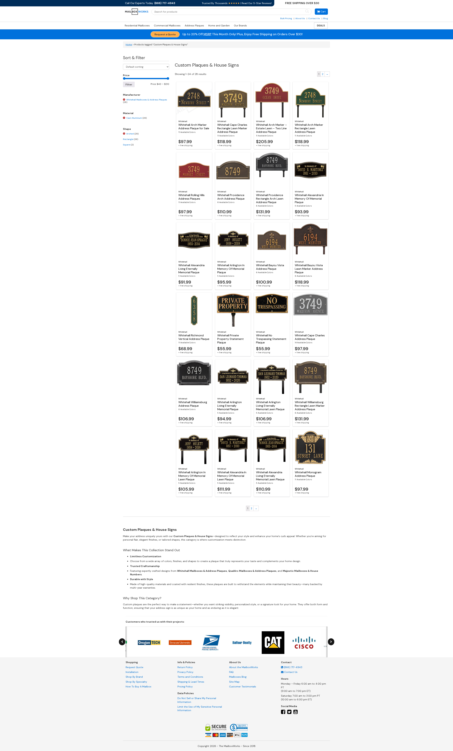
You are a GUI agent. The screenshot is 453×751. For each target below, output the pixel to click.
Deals (321, 25)
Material (128, 113)
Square (128, 144)
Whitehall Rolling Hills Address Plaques (191, 197)
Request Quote (134, 667)
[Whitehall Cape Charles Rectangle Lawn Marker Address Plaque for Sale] (233, 99)
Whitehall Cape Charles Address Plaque (310, 337)
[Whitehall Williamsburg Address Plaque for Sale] (194, 377)
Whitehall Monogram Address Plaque (308, 474)
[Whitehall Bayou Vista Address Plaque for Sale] (272, 240)
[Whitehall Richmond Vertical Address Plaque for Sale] (194, 310)
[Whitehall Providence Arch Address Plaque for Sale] (233, 170)
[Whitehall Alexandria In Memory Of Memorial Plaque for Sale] (310, 170)
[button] (321, 12)
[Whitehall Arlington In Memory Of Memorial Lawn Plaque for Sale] (194, 447)
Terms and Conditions (190, 676)
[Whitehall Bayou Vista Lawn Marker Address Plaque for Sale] (310, 240)
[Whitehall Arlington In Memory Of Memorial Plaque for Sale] (233, 240)
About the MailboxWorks (243, 667)
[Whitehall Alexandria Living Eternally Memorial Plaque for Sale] (194, 240)
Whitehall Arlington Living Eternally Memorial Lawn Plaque (270, 405)
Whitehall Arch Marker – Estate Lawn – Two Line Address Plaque (271, 128)
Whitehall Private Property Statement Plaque (230, 339)
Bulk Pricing (286, 18)
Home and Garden (219, 25)
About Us (300, 18)
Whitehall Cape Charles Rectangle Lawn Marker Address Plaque (232, 128)
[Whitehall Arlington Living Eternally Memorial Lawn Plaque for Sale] (272, 377)
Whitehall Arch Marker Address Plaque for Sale (193, 126)
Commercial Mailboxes (167, 25)
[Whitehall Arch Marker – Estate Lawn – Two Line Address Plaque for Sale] (272, 99)
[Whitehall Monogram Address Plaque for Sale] (310, 447)
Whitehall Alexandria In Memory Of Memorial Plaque (309, 198)
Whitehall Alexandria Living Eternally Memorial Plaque (191, 268)
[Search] (307, 11)
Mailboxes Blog (237, 676)
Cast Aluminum (136, 118)
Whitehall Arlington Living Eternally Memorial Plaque (229, 405)
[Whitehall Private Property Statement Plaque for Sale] (233, 310)
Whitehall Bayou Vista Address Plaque (270, 267)
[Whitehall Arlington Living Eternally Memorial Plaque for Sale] (233, 377)
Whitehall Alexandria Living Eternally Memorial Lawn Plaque (270, 475)
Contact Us (314, 18)
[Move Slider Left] (122, 641)
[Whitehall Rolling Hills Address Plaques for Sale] (194, 170)
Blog (325, 18)
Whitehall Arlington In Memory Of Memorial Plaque (231, 268)
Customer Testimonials (242, 686)
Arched (132, 133)
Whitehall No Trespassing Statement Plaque (271, 339)
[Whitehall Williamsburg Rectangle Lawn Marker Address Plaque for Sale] (310, 377)
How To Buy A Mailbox (138, 686)
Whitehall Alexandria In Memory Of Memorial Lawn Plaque (231, 475)
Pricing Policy (185, 686)
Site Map (234, 681)
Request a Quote (165, 34)
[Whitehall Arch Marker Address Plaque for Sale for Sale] (194, 99)
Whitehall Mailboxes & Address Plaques (145, 101)
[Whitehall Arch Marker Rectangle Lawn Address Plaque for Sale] (310, 99)
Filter (128, 84)
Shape (127, 129)
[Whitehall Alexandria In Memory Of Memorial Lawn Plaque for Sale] (233, 447)
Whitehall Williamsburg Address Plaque (192, 404)
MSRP (207, 34)
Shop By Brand (134, 676)
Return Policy (185, 667)
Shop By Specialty (136, 681)
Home (129, 44)
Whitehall (182, 121)
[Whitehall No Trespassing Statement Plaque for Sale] (272, 310)
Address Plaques (194, 25)
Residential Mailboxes (137, 25)
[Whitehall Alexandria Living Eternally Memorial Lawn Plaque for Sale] (272, 447)
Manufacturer (131, 94)
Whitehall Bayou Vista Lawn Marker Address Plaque (309, 268)
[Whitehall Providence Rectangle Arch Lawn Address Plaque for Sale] (272, 170)
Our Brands (240, 25)
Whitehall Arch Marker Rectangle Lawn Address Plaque (309, 128)
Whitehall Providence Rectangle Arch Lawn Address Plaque (269, 198)
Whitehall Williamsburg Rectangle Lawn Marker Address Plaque (310, 405)
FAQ (231, 672)
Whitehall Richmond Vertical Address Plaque (193, 337)
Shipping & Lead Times (190, 681)
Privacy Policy (185, 672)
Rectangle (130, 139)
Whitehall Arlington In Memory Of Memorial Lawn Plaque (192, 475)
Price (126, 75)
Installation (132, 672)
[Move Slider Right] (331, 641)
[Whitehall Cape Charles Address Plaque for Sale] (310, 310)
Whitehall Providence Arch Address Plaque (231, 197)
